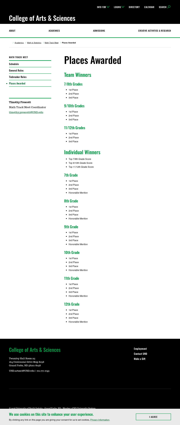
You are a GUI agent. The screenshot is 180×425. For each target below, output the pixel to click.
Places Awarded (17, 83)
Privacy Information (99, 419)
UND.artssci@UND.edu (21, 371)
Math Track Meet (51, 42)
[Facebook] (18, 379)
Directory (134, 7)
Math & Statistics (34, 42)
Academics (54, 30)
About (12, 30)
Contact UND (140, 353)
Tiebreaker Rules (17, 77)
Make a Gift (140, 359)
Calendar (149, 7)
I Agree (160, 417)
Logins (117, 7)
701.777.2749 (43, 371)
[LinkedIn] (24, 379)
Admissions (99, 30)
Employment (140, 348)
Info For (101, 7)
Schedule (14, 64)
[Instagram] (11, 379)
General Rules (16, 70)
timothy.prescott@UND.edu (26, 112)
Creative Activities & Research (154, 30)
